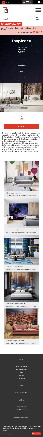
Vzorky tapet (21, 378)
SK (24, 2)
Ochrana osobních (21, 369)
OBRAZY (21, 49)
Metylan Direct (21, 407)
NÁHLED (21, 126)
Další (28, 71)
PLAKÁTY (21, 52)
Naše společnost (21, 366)
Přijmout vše (36, 434)
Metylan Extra (21, 410)
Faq (21, 372)
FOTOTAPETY (21, 47)
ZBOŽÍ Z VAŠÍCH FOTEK (22, 393)
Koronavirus (21, 375)
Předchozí (16, 66)
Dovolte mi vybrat (7, 434)
